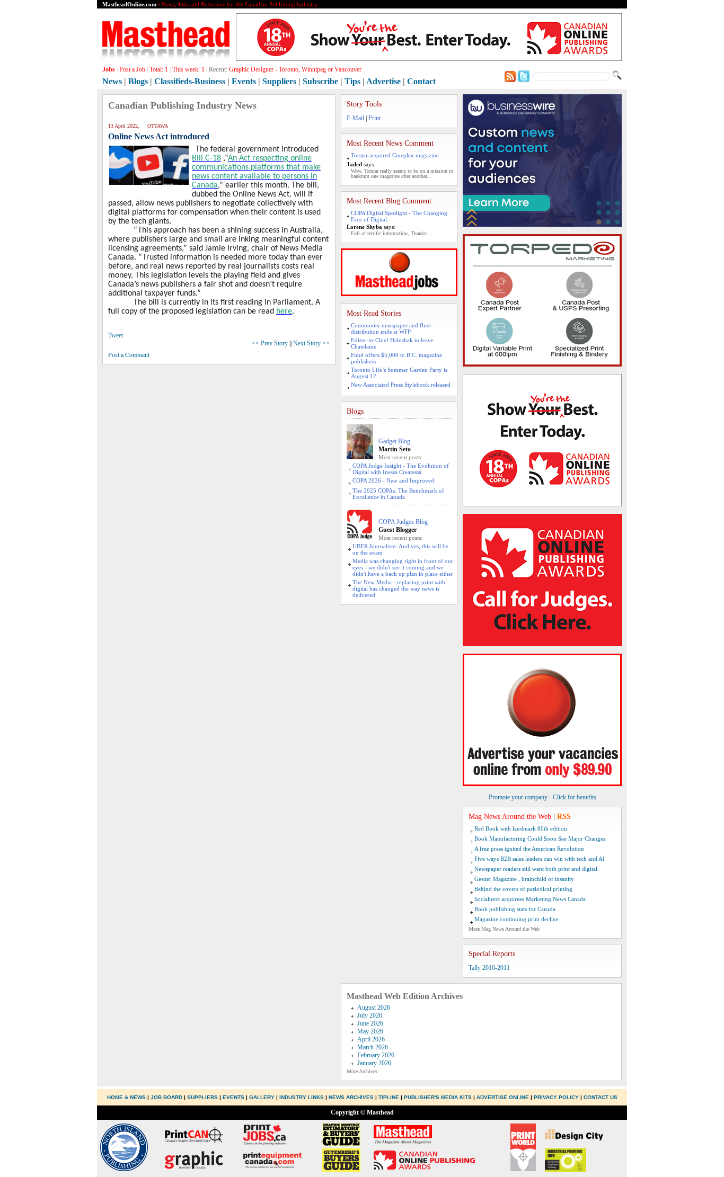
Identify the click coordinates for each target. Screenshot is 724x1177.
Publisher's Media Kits (438, 1097)
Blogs (138, 81)
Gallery (262, 1097)
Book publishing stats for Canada (514, 909)
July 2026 (369, 1015)
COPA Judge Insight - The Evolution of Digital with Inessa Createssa (400, 468)
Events (244, 81)
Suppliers (279, 81)
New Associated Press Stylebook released (401, 384)
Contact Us (600, 1097)
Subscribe (320, 81)
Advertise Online (502, 1097)
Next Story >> (311, 343)
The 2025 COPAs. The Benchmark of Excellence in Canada (398, 493)
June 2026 (370, 1023)
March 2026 (372, 1047)
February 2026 (375, 1055)
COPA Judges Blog (403, 521)
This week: (188, 69)
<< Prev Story (270, 343)
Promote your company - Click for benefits (542, 797)
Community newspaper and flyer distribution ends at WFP (391, 328)
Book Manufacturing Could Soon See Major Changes (539, 838)
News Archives (351, 1097)
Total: (158, 69)
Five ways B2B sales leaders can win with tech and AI (539, 858)
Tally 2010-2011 (489, 967)
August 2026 (373, 1007)
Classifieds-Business (189, 81)
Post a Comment (128, 354)
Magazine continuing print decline (516, 919)
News (112, 81)
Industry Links (301, 1097)
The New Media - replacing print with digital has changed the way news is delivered (398, 588)
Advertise (383, 81)
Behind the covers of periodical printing (523, 889)
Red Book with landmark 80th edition (520, 828)
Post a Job (132, 69)
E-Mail (355, 118)
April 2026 (371, 1039)
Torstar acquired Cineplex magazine (395, 155)
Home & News (127, 1097)
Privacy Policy (556, 1097)
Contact (421, 81)
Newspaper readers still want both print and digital (535, 869)
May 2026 (370, 1031)
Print (374, 118)
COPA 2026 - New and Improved (393, 480)
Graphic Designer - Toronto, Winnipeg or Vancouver (295, 69)
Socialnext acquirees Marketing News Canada (530, 899)
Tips (352, 81)
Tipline (388, 1097)
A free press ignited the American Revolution (529, 848)
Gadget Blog (394, 441)
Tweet (115, 335)
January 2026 (374, 1063)
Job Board (166, 1097)
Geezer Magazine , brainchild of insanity (524, 879)
